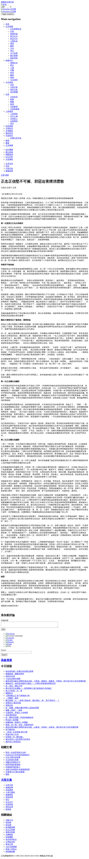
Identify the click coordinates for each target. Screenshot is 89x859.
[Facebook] (10, 634)
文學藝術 (9, 131)
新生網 (8, 825)
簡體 (7, 175)
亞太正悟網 (10, 830)
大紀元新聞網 (11, 847)
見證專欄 (14, 92)
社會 (12, 31)
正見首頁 (9, 164)
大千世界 (14, 53)
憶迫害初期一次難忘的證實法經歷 (19, 671)
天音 (7, 94)
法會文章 (9, 785)
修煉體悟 (9, 795)
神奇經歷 (9, 797)
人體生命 (14, 41)
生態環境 (14, 121)
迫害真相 (9, 804)
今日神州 (14, 80)
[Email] (9, 644)
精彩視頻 (14, 58)
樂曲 (12, 102)
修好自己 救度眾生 (13, 742)
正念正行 (9, 802)
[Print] (8, 646)
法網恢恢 (9, 835)
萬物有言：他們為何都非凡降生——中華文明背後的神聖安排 (31, 683)
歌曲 (12, 99)
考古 (12, 51)
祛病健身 (9, 790)
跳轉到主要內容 (7, 2)
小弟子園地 (10, 792)
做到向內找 (10, 676)
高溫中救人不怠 (12, 734)
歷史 (12, 65)
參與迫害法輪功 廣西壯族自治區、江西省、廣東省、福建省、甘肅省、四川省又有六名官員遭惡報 (46, 681)
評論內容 (4, 620)
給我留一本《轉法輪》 (15, 737)
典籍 (12, 77)
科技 (12, 73)
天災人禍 (14, 116)
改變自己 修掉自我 (13, 703)
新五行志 (14, 39)
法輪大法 (9, 820)
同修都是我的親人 (13, 767)
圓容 (7, 774)
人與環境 (9, 111)
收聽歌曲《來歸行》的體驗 (17, 722)
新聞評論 (14, 34)
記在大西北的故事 (13, 757)
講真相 (8, 809)
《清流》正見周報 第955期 (16, 732)
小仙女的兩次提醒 (13, 679)
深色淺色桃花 (11, 715)
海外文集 (14, 90)
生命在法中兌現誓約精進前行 (18, 755)
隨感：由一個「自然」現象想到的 (19, 725)
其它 (12, 124)
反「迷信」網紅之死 (14, 686)
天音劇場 (14, 107)
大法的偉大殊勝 (12, 760)
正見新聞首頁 (15, 29)
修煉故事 (9, 171)
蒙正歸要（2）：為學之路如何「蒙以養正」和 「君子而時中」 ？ (32, 700)
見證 (12, 85)
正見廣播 (9, 145)
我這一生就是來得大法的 (16, 752)
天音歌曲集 (14, 109)
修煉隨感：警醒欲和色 (15, 674)
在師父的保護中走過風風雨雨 (18, 769)
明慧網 (8, 822)
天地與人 (14, 119)
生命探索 (9, 126)
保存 (3, 629)
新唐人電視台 (11, 849)
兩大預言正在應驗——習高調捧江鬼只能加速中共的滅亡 (29, 688)
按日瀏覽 (9, 150)
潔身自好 (9, 705)
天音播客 (9, 159)
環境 (12, 43)
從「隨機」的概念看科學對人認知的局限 (22, 708)
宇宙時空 (9, 136)
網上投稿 (9, 152)
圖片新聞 (14, 56)
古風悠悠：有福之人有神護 (17, 713)
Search (3, 650)
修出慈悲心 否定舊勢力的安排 (18, 739)
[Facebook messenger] (14, 636)
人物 (12, 68)
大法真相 (9, 82)
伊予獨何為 (10, 730)
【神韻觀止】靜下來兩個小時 (18, 696)
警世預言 (9, 133)
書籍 (7, 143)
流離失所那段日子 (13, 762)
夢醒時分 (9, 693)
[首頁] (3, 4)
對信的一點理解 (12, 720)
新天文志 (14, 36)
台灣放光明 (10, 842)
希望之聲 (9, 844)
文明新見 (9, 128)
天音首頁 (14, 97)
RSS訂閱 (9, 157)
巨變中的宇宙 (15, 138)
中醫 (12, 70)
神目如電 (9, 807)
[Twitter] (9, 640)
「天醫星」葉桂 (12, 698)
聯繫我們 (9, 154)
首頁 (7, 24)
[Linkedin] (10, 638)
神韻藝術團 (10, 852)
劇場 (7, 141)
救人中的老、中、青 (14, 691)
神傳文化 (9, 60)
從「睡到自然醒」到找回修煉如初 (19, 717)
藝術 (12, 46)
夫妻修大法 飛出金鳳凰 (15, 772)
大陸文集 (14, 87)
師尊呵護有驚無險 (13, 765)
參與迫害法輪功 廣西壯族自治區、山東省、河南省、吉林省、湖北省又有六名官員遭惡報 (42, 727)
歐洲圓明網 (10, 827)
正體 (3, 175)
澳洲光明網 (10, 832)
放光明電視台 (11, 839)
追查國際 (9, 837)
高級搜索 (6, 660)
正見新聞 (9, 26)
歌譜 (12, 104)
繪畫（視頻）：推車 (14, 710)
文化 (12, 48)
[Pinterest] (10, 642)
